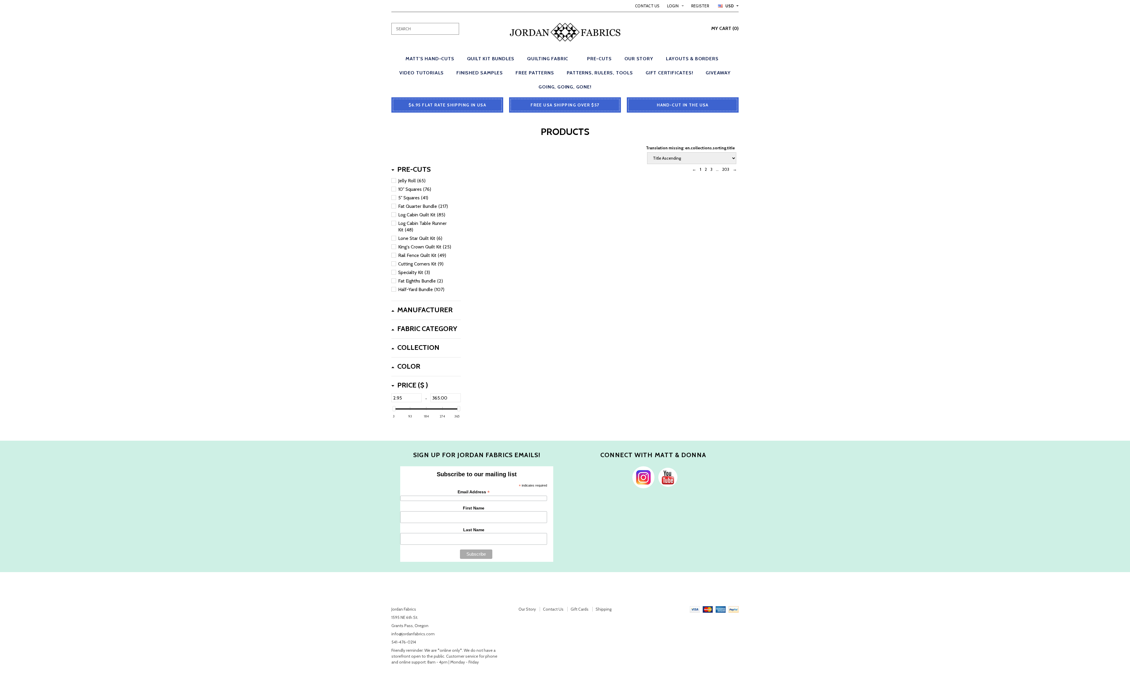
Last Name (473, 529)
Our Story (527, 609)
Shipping (603, 609)
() (725, 28)
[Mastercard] (708, 609)
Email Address (474, 492)
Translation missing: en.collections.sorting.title (690, 148)
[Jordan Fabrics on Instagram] (641, 477)
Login (673, 6)
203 (725, 169)
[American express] (721, 609)
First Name (473, 508)
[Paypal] (734, 609)
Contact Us (647, 6)
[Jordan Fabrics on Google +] (666, 477)
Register (700, 6)
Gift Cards (580, 609)
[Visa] (695, 609)
